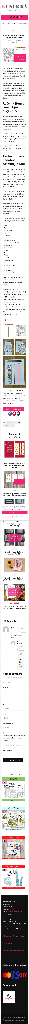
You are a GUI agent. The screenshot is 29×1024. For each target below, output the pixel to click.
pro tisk (12, 425)
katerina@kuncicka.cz (15, 911)
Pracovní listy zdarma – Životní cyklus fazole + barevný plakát (14, 494)
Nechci (14, 517)
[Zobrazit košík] (21, 17)
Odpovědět (23, 632)
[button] (13, 409)
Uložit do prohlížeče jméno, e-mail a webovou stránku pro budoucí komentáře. (14, 738)
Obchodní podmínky (9, 943)
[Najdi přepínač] (26, 16)
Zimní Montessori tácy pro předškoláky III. (14, 553)
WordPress (8, 1020)
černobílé (6, 425)
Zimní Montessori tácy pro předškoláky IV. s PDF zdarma (14, 579)
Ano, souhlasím (14, 512)
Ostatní (14, 30)
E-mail (5, 714)
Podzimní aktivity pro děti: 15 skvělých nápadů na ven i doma (14, 607)
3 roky (13, 422)
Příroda (14, 490)
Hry (11, 603)
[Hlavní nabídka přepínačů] (3, 17)
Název (5, 705)
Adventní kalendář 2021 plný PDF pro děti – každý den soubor (14, 465)
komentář (6, 687)
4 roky (19, 422)
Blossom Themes (17, 1019)
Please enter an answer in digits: (13, 745)
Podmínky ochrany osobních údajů (14, 950)
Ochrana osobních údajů (18, 1020)
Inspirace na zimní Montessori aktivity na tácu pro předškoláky (14, 524)
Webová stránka (8, 723)
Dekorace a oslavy (14, 460)
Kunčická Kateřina (10, 41)
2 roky (8, 422)
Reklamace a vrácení (9, 958)
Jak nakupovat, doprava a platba (13, 936)
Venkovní (16, 603)
